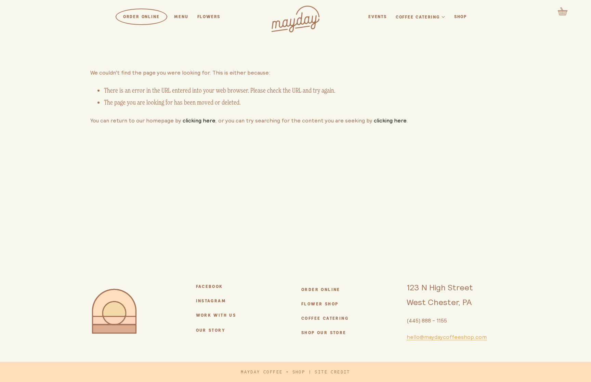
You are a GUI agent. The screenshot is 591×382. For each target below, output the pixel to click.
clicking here (199, 120)
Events (377, 16)
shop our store (323, 332)
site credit (332, 372)
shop (460, 16)
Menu (181, 16)
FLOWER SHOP (319, 304)
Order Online (141, 16)
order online (320, 289)
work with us (216, 315)
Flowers (209, 16)
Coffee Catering (325, 318)
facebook (209, 286)
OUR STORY (211, 330)
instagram (211, 301)
